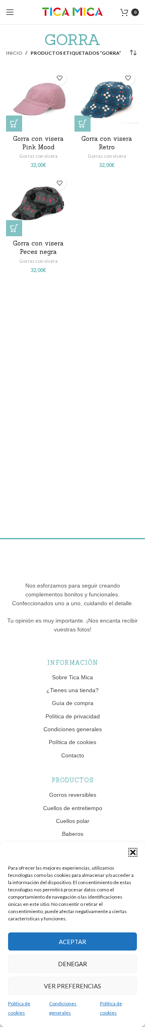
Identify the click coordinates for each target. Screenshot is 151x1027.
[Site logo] (72, 11)
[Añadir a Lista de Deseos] (59, 78)
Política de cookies (72, 742)
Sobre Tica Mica (72, 677)
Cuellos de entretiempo (72, 808)
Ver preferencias (72, 986)
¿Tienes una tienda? (72, 690)
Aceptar (72, 941)
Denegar (72, 963)
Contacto (72, 755)
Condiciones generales (72, 729)
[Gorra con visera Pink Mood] (38, 99)
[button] (133, 852)
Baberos (72, 834)
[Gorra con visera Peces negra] (38, 204)
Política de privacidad (73, 716)
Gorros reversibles (72, 795)
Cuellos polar (72, 821)
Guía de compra (72, 703)
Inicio (14, 53)
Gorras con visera (38, 156)
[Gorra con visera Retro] (106, 99)
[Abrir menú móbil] (10, 12)
